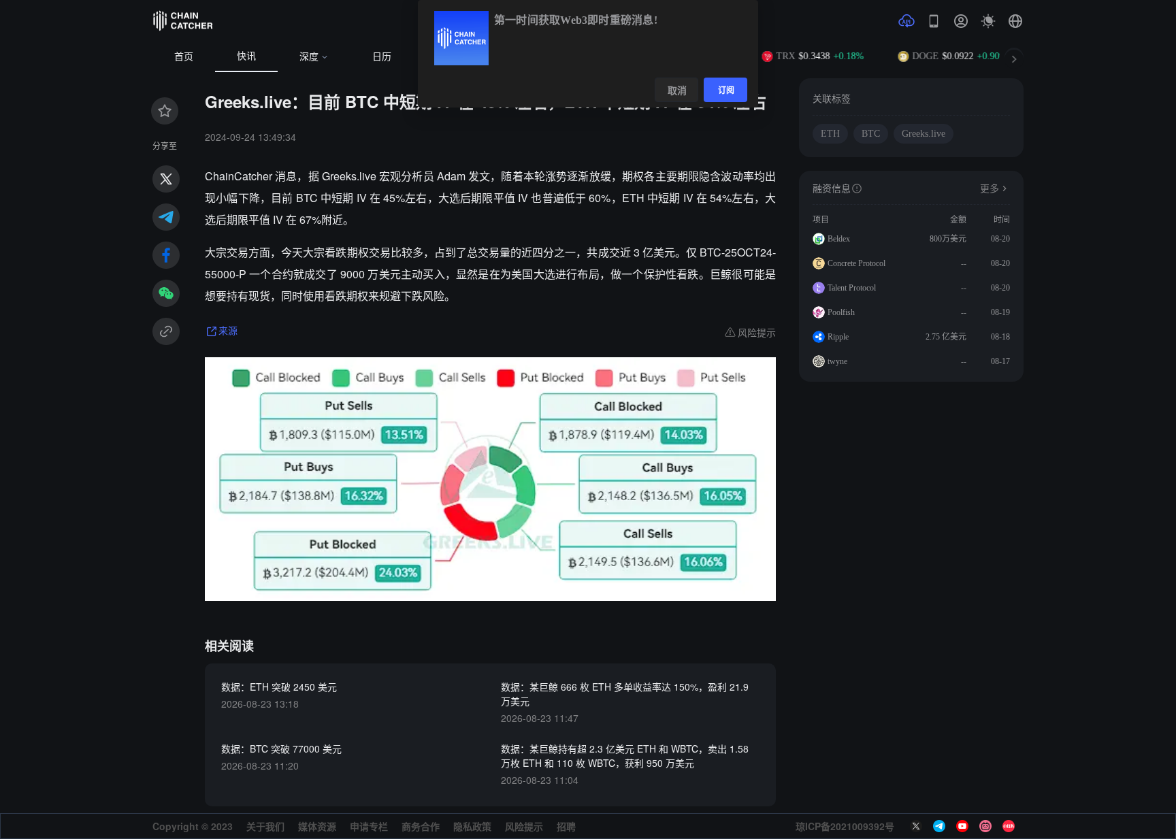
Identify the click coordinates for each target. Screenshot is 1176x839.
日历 (381, 57)
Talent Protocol (852, 288)
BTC (871, 134)
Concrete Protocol (856, 263)
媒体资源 (317, 826)
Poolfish (841, 312)
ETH (830, 134)
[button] (1015, 21)
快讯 (246, 56)
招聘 (566, 826)
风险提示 (524, 826)
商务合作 (421, 826)
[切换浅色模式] (988, 21)
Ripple (838, 337)
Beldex (839, 239)
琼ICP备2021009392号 (845, 826)
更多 (989, 189)
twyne (837, 361)
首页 (183, 57)
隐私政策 (472, 826)
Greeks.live (923, 134)
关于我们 (265, 826)
